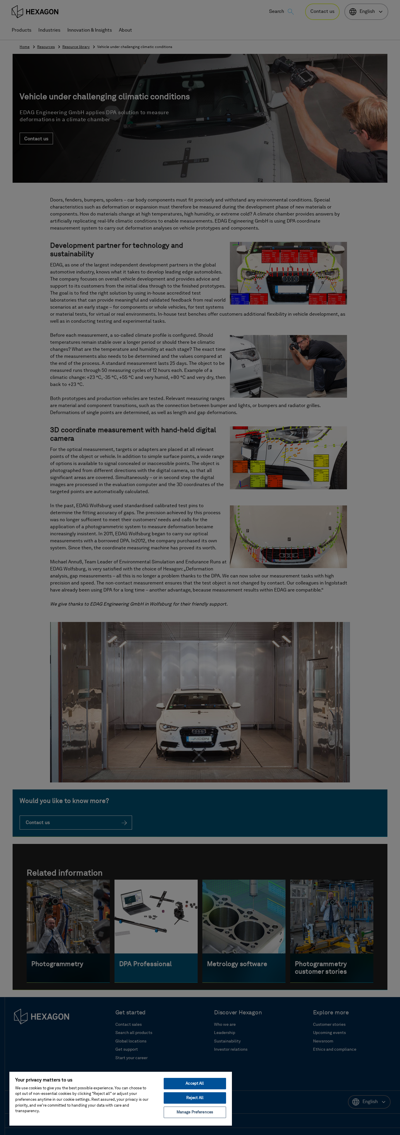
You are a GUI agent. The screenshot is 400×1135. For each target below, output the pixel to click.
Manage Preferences (195, 1112)
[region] (120, 1098)
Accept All (195, 1084)
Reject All (195, 1098)
